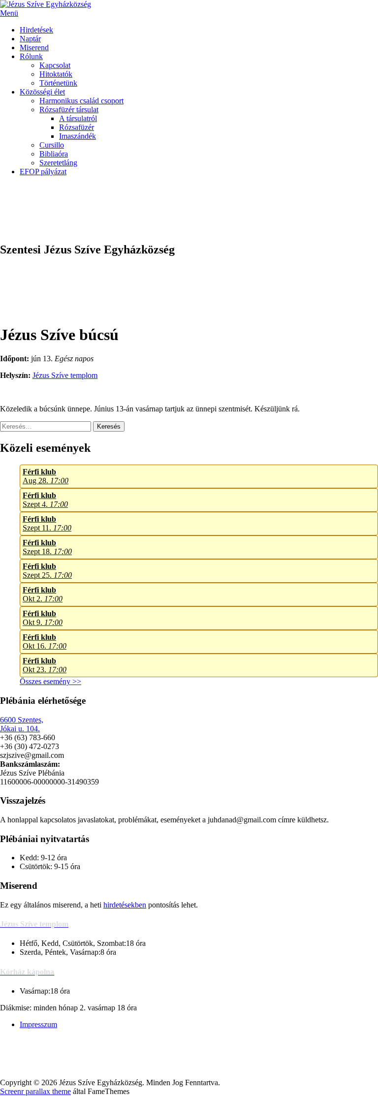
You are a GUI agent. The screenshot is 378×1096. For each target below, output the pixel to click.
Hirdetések (36, 30)
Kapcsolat (54, 65)
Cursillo (51, 145)
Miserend (34, 47)
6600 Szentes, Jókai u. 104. (21, 724)
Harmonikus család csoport (81, 100)
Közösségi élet (42, 92)
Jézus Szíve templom (64, 375)
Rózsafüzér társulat (68, 109)
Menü (9, 13)
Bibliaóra (53, 154)
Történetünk (58, 83)
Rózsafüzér (76, 127)
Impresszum (38, 1024)
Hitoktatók (55, 74)
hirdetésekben (124, 905)
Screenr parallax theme (35, 1091)
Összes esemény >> (50, 681)
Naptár (30, 38)
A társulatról (78, 118)
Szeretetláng (58, 162)
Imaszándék (77, 136)
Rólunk (31, 56)
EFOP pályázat (43, 171)
